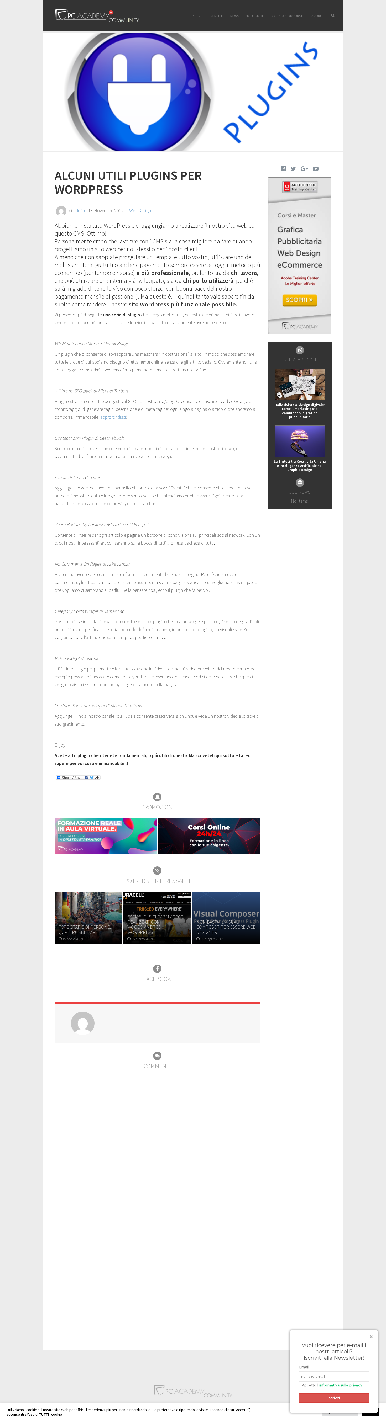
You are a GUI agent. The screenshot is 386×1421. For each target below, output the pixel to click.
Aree (194, 15)
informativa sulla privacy (340, 1385)
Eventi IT (215, 15)
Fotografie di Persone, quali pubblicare (85, 929)
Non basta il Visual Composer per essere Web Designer (226, 927)
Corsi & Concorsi (287, 15)
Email (304, 1367)
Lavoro (316, 15)
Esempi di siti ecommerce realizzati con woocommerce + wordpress (155, 924)
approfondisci (113, 417)
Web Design (140, 210)
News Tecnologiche (247, 15)
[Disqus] (157, 1138)
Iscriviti (334, 1398)
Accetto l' (332, 1385)
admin (79, 210)
